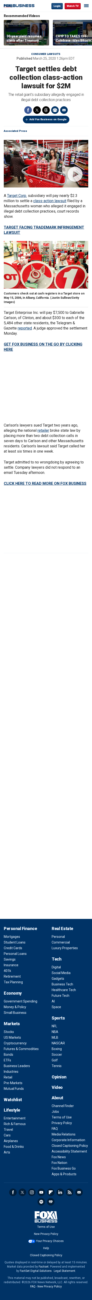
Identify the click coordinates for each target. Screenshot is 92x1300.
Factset (44, 1266)
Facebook (28, 110)
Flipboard (50, 1192)
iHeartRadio (50, 1202)
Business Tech (62, 984)
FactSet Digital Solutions (36, 1271)
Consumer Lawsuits (45, 54)
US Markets (12, 1037)
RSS (69, 1192)
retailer (43, 430)
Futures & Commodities (21, 1049)
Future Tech (60, 995)
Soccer (57, 1054)
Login (57, 6)
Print (55, 110)
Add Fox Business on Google (48, 119)
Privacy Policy (62, 1123)
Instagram (32, 1192)
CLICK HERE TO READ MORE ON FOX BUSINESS (45, 483)
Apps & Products (64, 1174)
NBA (55, 1032)
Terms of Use (62, 1117)
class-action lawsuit (49, 201)
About (57, 1097)
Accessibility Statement (69, 1151)
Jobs (55, 1111)
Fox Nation (59, 1163)
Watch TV (73, 6)
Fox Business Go (64, 1168)
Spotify (41, 1202)
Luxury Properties (65, 948)
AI (53, 1001)
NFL (54, 1026)
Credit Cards (13, 948)
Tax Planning (13, 982)
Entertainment (14, 1118)
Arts (7, 1152)
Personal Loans (15, 954)
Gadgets (58, 978)
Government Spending (20, 1001)
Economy (13, 993)
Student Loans (14, 942)
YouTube (41, 1192)
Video (57, 1087)
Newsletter (79, 1192)
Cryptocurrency (15, 1043)
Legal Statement (64, 1271)
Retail (8, 1077)
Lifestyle (12, 1110)
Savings (10, 959)
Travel (8, 1129)
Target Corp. (17, 195)
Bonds (8, 1054)
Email (64, 110)
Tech (56, 959)
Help (46, 1248)
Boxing (57, 1049)
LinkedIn (60, 1192)
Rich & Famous (15, 1124)
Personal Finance (20, 928)
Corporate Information (68, 1140)
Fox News (59, 1157)
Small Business (15, 1013)
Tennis (57, 1066)
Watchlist (13, 1099)
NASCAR (58, 1043)
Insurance (11, 965)
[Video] (46, 163)
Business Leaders (17, 1066)
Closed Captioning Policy (70, 1146)
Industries (11, 1071)
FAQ (55, 1129)
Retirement (12, 976)
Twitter (37, 110)
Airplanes (11, 1141)
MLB (55, 1037)
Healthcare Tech (64, 990)
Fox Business (19, 5)
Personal (58, 937)
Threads (46, 110)
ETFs (7, 1060)
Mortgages (12, 937)
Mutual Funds (14, 1089)
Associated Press (15, 131)
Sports (58, 1017)
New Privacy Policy (46, 1234)
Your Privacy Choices (50, 1241)
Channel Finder (63, 1106)
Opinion (59, 1076)
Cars (7, 1135)
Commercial (61, 942)
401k (7, 971)
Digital (56, 967)
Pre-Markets (13, 1083)
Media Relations (63, 1134)
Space (56, 1007)
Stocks (9, 1032)
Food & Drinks (14, 1147)
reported (25, 328)
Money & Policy (15, 1007)
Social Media (61, 973)
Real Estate (62, 928)
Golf (55, 1060)
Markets (12, 1023)
